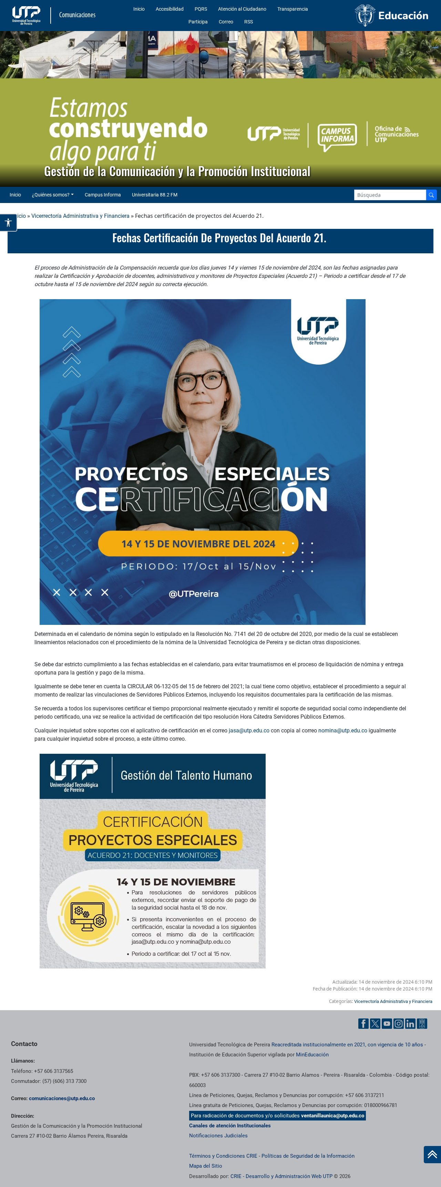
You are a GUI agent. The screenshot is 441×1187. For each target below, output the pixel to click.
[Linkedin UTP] (410, 1023)
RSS (248, 21)
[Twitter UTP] (375, 1023)
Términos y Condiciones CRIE (223, 1156)
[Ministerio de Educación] (383, 15)
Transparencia (292, 9)
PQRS (201, 9)
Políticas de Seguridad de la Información (308, 1156)
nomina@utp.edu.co (342, 730)
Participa (198, 21)
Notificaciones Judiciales (218, 1136)
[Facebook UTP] (363, 1023)
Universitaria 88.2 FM (154, 194)
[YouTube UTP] (387, 1023)
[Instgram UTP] (398, 1023)
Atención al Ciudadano (242, 9)
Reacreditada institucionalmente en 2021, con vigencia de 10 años (347, 1045)
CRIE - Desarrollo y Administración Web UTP (281, 1176)
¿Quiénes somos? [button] (51, 194)
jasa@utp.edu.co (249, 730)
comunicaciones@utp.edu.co (62, 1098)
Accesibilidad (170, 9)
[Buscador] (431, 195)
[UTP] (27, 15)
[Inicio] (432, 1154)
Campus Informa (103, 194)
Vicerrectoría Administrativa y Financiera (80, 216)
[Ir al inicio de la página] (432, 1154)
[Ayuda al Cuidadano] (422, 1023)
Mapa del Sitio (205, 1166)
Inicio (139, 9)
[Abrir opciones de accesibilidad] (8, 223)
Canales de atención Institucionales (230, 1126)
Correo (226, 21)
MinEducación (312, 1055)
